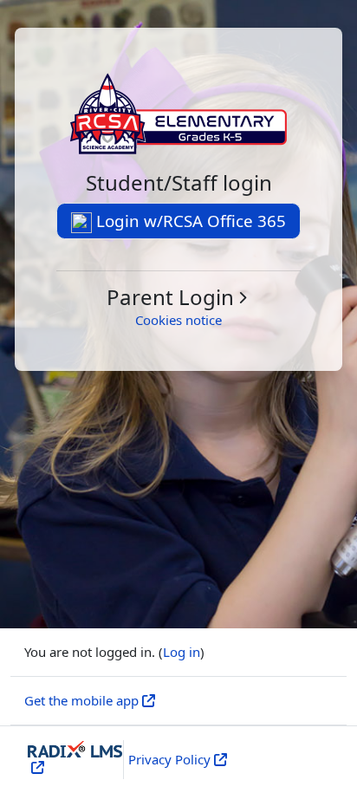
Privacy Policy (169, 759)
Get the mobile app (81, 700)
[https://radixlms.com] (36, 767)
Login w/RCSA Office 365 (189, 220)
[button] (178, 297)
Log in (181, 651)
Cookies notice (178, 319)
